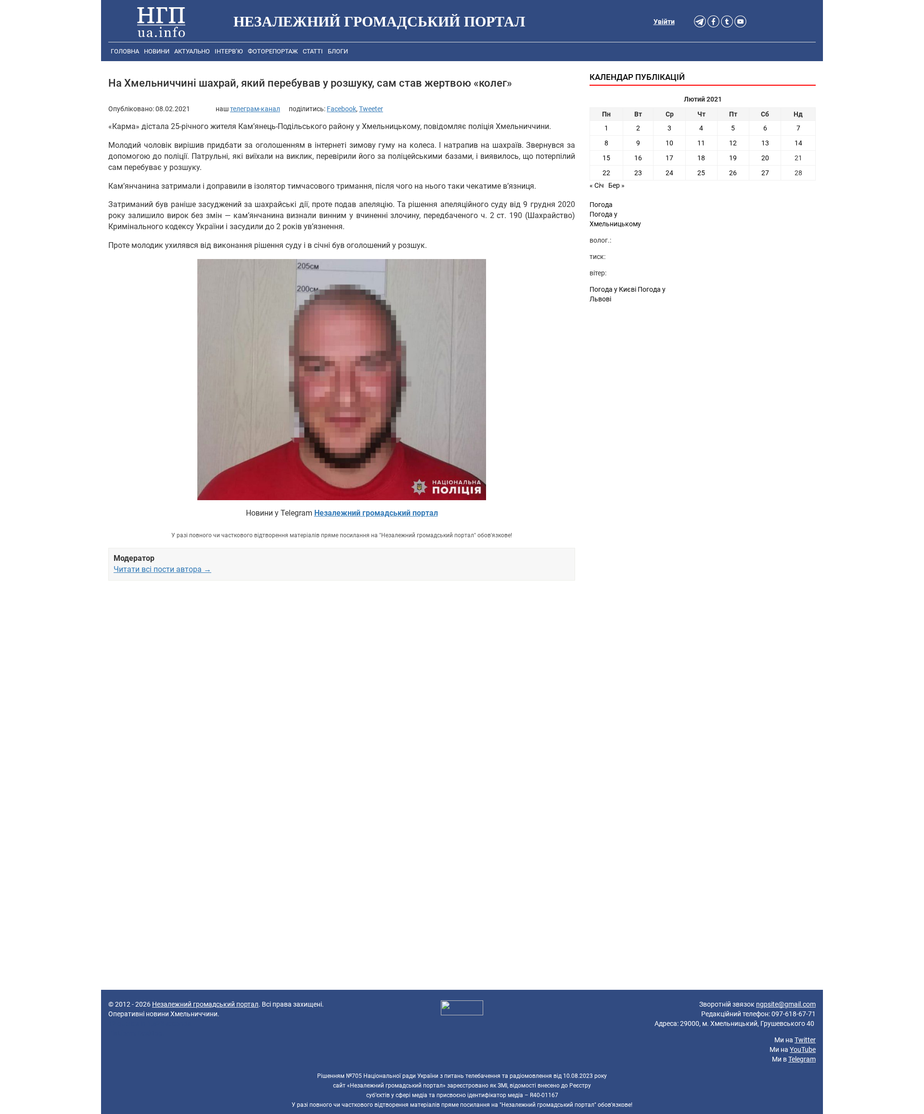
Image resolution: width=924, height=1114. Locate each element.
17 (669, 158)
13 (765, 143)
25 (701, 173)
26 (733, 173)
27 (765, 173)
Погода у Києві (613, 289)
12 (733, 143)
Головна (125, 51)
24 (669, 173)
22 (606, 173)
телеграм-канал (255, 109)
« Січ (597, 185)
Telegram (802, 1059)
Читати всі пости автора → (162, 569)
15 (606, 158)
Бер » (616, 185)
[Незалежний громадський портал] (161, 22)
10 (669, 143)
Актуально (192, 51)
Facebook (341, 109)
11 (701, 143)
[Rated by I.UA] (462, 1009)
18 (701, 158)
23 (638, 173)
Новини (156, 51)
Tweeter (371, 109)
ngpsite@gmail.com (786, 1004)
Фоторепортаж (273, 51)
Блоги (338, 51)
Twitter (805, 1040)
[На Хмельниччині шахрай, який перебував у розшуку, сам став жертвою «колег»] (341, 379)
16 (638, 158)
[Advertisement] (342, 698)
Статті (313, 51)
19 (733, 158)
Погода (601, 204)
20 (765, 158)
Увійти (664, 22)
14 (798, 143)
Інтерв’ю (229, 51)
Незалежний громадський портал (205, 1004)
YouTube (803, 1049)
